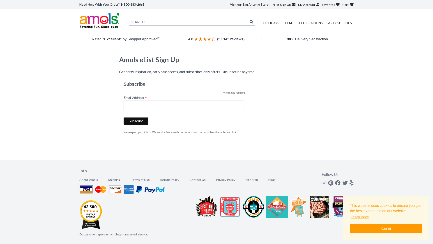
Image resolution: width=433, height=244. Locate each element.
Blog (271, 180)
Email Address (135, 98)
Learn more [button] (360, 217)
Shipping (114, 180)
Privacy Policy (225, 180)
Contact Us (197, 180)
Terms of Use (140, 180)
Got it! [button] (386, 228)
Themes (289, 23)
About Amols (88, 180)
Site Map (252, 180)
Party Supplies (339, 23)
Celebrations (311, 23)
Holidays (271, 23)
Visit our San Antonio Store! (250, 4)
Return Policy (169, 180)
